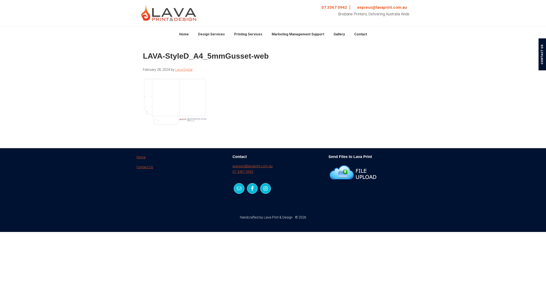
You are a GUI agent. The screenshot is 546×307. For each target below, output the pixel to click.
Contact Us (144, 167)
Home (141, 157)
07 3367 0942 (334, 7)
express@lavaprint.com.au (382, 7)
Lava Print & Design (168, 12)
